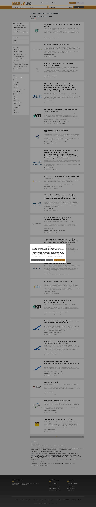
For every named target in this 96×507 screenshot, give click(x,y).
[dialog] (48, 253)
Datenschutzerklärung (57, 256)
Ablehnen (49, 260)
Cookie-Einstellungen (38, 260)
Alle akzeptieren (59, 260)
